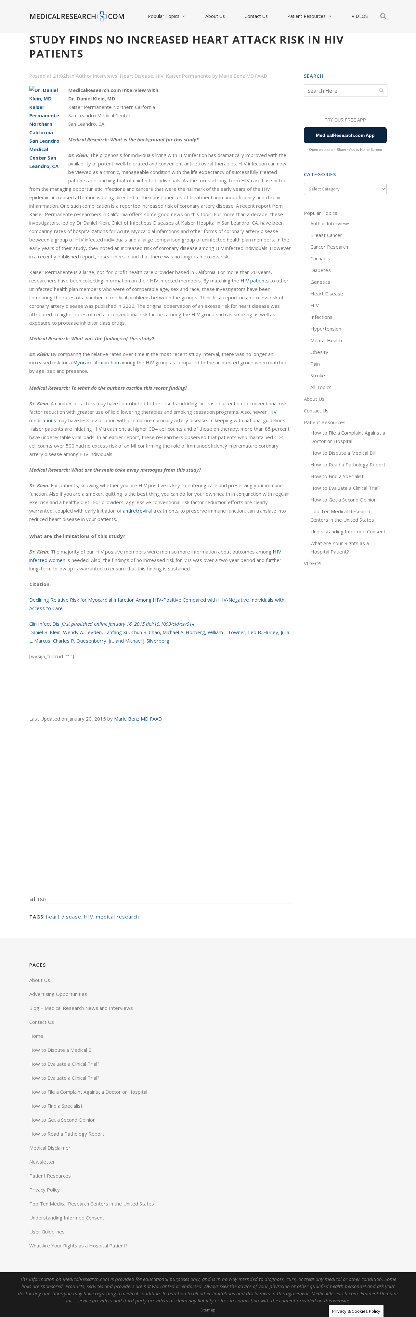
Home (36, 1036)
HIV (159, 75)
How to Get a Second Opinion (343, 499)
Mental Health (326, 340)
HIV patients (254, 280)
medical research (117, 916)
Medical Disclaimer (50, 1147)
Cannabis (320, 258)
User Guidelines (47, 1231)
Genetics (320, 282)
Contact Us (256, 16)
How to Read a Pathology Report (347, 464)
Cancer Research (329, 246)
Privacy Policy (44, 1189)
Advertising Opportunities (58, 994)
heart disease (63, 916)
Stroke (317, 375)
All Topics (321, 387)
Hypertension (325, 328)
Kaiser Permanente (188, 75)
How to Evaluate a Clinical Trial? (345, 488)
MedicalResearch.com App (345, 135)
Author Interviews (96, 75)
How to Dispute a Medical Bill (343, 453)
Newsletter (42, 1161)
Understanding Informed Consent (347, 531)
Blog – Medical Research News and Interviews (81, 1008)
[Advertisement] (160, 808)
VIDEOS (360, 16)
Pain (315, 363)
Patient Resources (306, 16)
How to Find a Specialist (337, 476)
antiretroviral (137, 510)
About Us (215, 16)
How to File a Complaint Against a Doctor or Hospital (88, 1092)
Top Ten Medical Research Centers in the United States (91, 1203)
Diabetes (320, 270)
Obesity (319, 352)
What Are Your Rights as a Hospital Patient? (78, 1245)
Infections (321, 317)
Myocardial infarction (96, 362)
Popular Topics (163, 16)
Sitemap (208, 1310)
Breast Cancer (326, 235)
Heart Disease (136, 75)
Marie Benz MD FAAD (243, 75)
